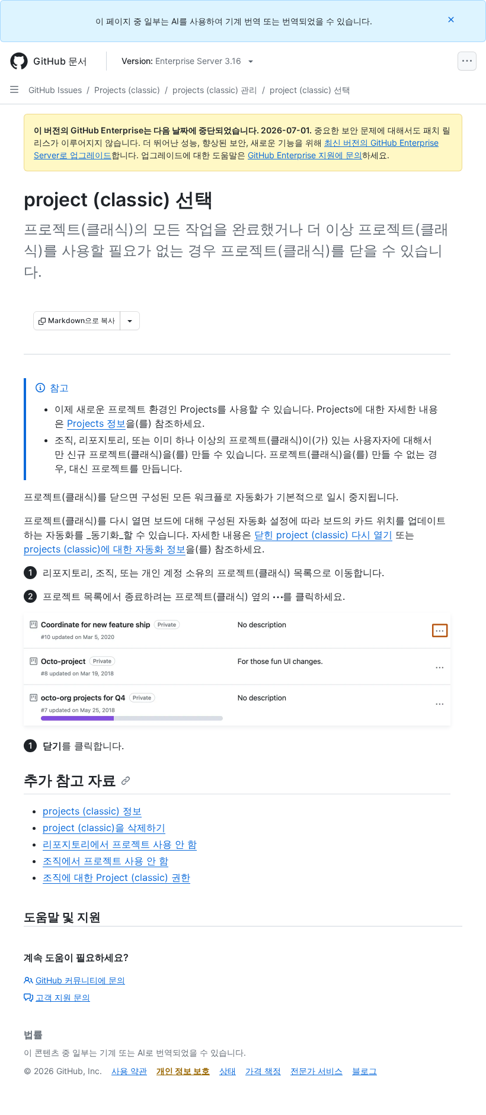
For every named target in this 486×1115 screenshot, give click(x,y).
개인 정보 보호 (183, 1071)
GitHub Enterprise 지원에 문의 (305, 155)
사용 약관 (129, 1071)
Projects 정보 (96, 423)
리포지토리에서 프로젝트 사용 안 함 (120, 844)
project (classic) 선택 (310, 90)
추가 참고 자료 (70, 780)
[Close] (452, 19)
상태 (227, 1071)
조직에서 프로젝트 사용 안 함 (105, 861)
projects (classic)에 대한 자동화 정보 (105, 549)
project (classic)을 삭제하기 (104, 827)
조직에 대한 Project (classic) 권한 (116, 877)
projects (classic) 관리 (214, 90)
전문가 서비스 (316, 1071)
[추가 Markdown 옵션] (130, 320)
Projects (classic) (127, 90)
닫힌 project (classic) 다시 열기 (323, 535)
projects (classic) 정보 (92, 811)
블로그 (364, 1071)
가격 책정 (263, 1071)
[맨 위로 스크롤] (460, 1089)
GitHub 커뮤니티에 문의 (80, 980)
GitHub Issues (55, 90)
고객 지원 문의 (63, 997)
